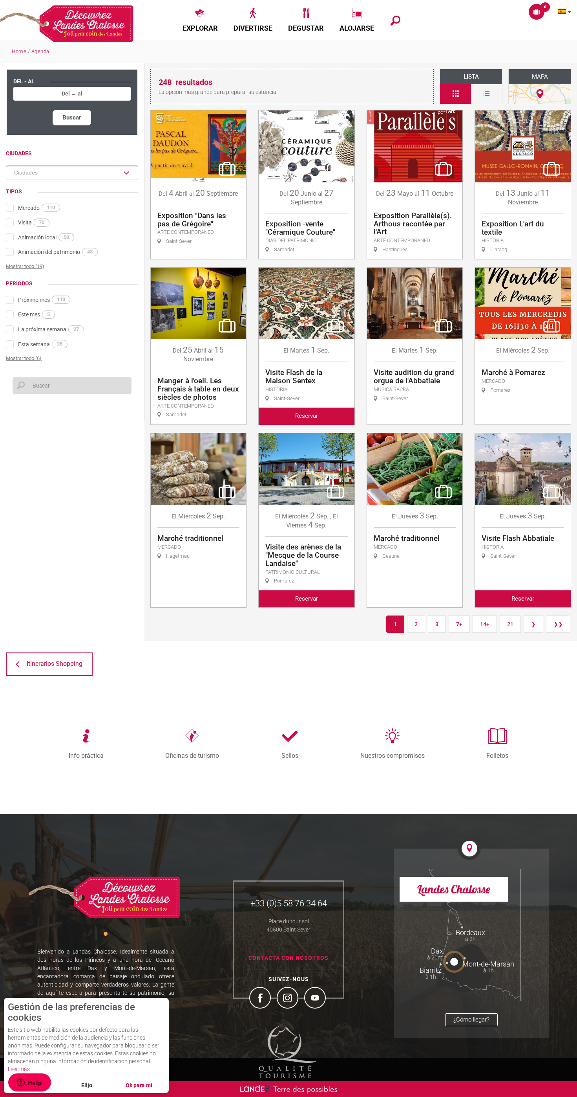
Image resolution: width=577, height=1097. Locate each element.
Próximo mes (41, 299)
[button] (200, 20)
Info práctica (86, 755)
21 (510, 624)
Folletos (497, 755)
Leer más (19, 1069)
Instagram (288, 999)
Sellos (289, 755)
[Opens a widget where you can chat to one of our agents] (29, 1083)
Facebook (261, 999)
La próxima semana (48, 329)
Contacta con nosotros (288, 958)
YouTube (316, 999)
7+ (459, 624)
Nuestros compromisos (392, 755)
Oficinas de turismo (192, 755)
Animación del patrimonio (55, 252)
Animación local (43, 237)
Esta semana (40, 344)
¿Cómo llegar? (471, 1019)
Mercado (36, 207)
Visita (31, 222)
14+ (484, 624)
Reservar (306, 415)
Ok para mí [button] (139, 1085)
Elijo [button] (86, 1085)
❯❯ (558, 624)
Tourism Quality (287, 1051)
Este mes (34, 314)
